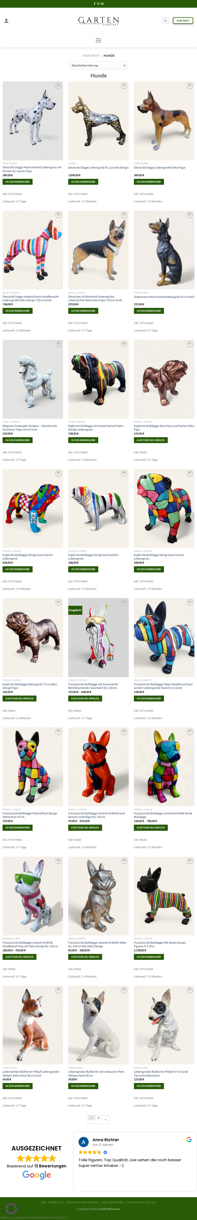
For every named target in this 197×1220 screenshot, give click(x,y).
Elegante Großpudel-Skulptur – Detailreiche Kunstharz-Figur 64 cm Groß (30, 427)
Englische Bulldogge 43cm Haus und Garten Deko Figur (164, 427)
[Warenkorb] (165, 20)
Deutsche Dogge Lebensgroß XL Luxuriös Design (98, 167)
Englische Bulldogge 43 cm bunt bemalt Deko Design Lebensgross (95, 427)
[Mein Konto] (6, 20)
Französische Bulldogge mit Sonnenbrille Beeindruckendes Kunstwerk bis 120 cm (93, 685)
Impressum (56, 1202)
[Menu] (98, 40)
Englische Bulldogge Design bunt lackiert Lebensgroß (28, 556)
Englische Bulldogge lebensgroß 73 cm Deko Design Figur (30, 685)
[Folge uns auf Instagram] (98, 4)
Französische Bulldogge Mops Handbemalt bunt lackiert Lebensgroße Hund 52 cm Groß (163, 685)
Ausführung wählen (151, 440)
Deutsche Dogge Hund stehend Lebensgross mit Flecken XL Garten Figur (32, 168)
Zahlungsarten (112, 1202)
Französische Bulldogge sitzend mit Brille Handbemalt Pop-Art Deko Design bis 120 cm (30, 944)
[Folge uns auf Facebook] (95, 4)
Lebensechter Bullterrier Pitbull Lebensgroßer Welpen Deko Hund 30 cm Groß (31, 1073)
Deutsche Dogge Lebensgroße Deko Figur (159, 167)
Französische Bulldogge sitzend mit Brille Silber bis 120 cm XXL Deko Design (97, 944)
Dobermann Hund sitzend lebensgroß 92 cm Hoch (164, 296)
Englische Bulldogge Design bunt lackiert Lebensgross (93, 556)
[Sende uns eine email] (102, 4)
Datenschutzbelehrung (82, 1202)
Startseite (90, 55)
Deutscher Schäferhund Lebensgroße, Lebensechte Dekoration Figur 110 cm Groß (95, 298)
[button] (11, 1208)
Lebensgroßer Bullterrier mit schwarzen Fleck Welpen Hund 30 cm (96, 1073)
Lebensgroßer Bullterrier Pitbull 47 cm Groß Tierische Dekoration (161, 1073)
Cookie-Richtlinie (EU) (141, 1202)
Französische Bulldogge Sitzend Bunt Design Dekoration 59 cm (30, 815)
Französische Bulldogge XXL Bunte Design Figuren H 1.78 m (160, 944)
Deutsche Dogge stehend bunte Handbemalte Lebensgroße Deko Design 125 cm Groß (31, 298)
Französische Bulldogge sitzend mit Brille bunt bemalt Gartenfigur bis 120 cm (96, 815)
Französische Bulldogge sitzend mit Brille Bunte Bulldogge (163, 815)
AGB (43, 1202)
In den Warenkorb (17, 181)
